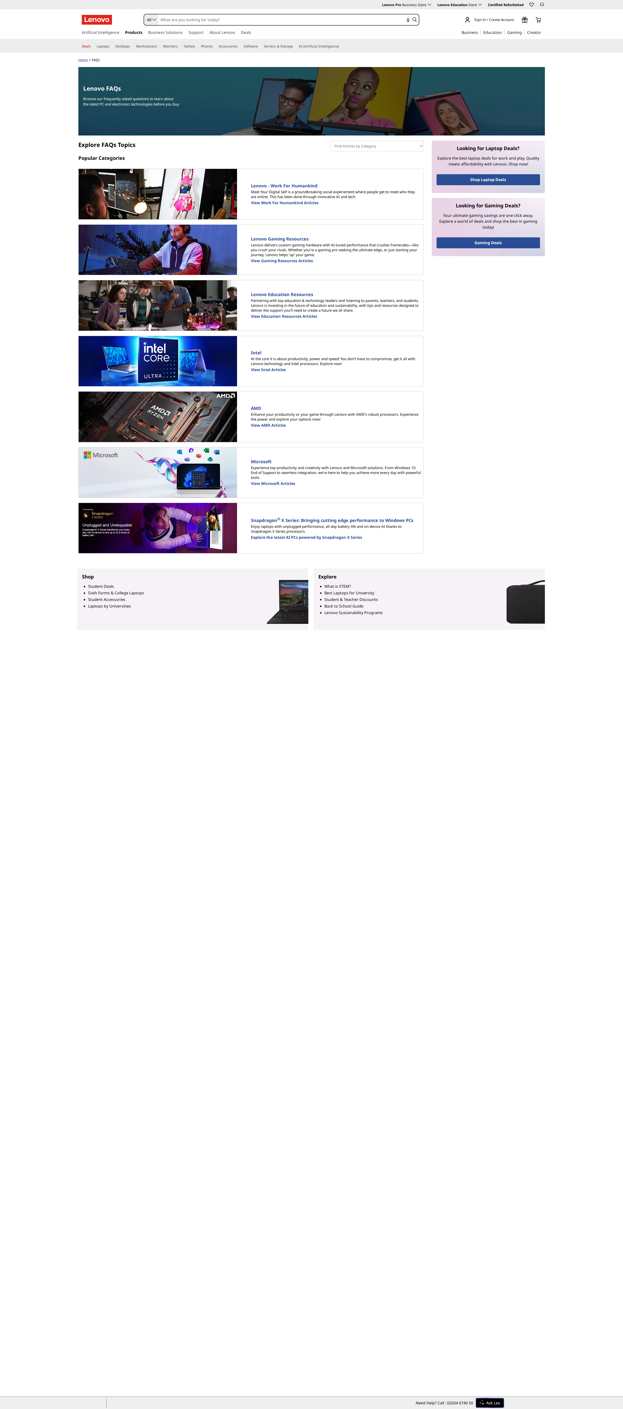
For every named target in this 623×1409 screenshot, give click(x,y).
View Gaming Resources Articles (282, 260)
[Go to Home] (97, 20)
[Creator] (542, 32)
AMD (256, 408)
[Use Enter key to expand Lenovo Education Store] (480, 4)
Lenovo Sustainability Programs (353, 612)
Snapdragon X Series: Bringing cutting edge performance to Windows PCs (332, 520)
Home (83, 60)
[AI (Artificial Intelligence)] (340, 46)
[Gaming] (523, 32)
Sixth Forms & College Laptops (116, 593)
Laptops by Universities (109, 606)
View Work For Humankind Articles (285, 202)
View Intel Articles (268, 369)
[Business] (479, 32)
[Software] (259, 46)
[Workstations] (159, 46)
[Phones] (214, 46)
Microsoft (261, 461)
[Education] (503, 32)
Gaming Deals (488, 242)
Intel (256, 353)
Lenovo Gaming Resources (280, 239)
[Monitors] (179, 46)
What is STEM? (337, 586)
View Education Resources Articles (284, 316)
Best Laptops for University (349, 593)
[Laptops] (111, 46)
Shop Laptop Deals (488, 179)
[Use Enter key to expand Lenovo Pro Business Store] (429, 4)
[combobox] (151, 19)
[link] (542, 5)
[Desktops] (132, 46)
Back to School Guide (343, 606)
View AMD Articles (268, 425)
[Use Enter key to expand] (516, 20)
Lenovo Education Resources (282, 294)
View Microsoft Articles (273, 483)
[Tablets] (197, 46)
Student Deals (101, 586)
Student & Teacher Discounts (351, 599)
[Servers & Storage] (294, 46)
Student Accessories (106, 599)
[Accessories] (239, 46)
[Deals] (92, 46)
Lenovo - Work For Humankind (284, 186)
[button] (531, 4)
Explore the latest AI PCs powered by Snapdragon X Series (306, 537)
